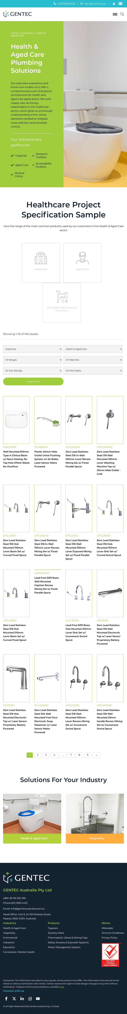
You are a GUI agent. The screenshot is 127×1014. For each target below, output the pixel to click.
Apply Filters (33, 381)
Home (15, 33)
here (61, 987)
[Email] (120, 4)
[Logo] (18, 14)
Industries (27, 33)
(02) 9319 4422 (19, 902)
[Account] (114, 4)
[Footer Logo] (27, 878)
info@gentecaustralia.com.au (28, 908)
